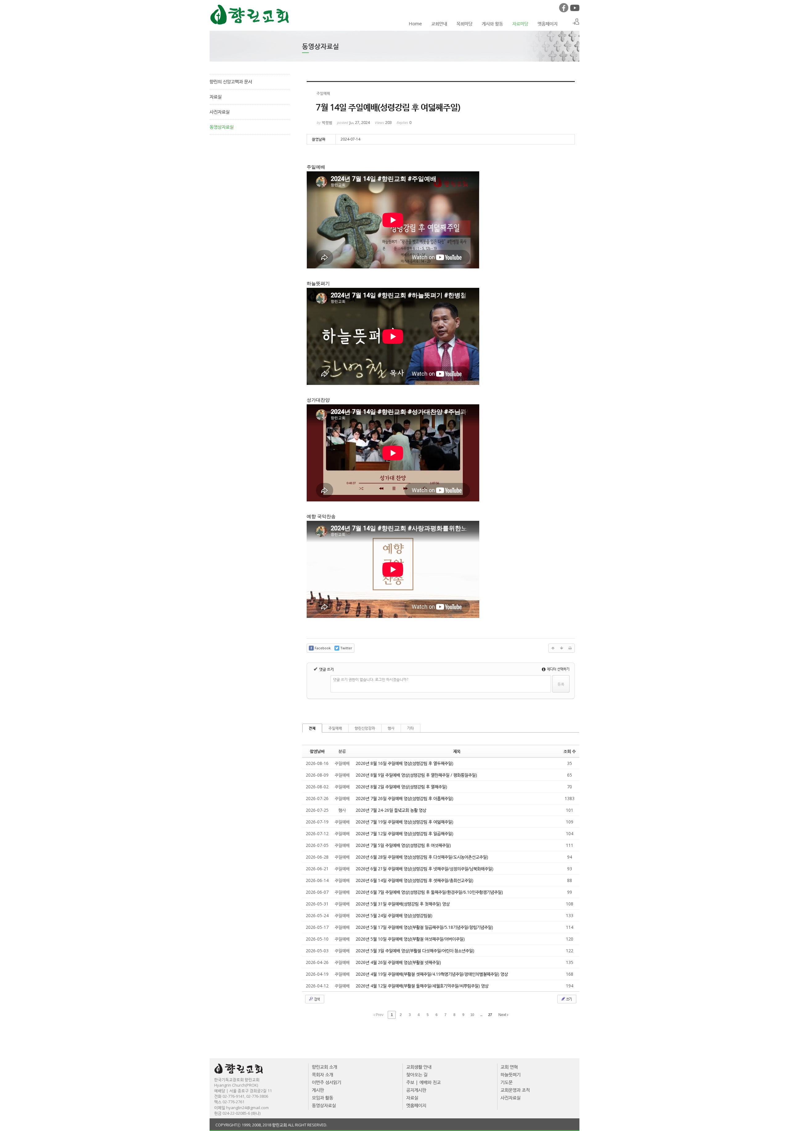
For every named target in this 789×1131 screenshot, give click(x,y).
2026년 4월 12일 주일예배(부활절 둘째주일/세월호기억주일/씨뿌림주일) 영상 (422, 986)
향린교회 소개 (324, 1067)
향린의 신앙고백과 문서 (231, 81)
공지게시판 (416, 1090)
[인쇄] (570, 648)
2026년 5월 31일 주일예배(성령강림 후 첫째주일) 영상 (403, 904)
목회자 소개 (322, 1074)
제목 (456, 751)
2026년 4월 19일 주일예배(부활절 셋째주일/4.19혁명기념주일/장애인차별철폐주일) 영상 (432, 974)
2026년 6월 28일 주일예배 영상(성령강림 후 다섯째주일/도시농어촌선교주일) (422, 857)
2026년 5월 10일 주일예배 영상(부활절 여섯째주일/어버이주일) (410, 939)
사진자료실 (220, 111)
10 (472, 1015)
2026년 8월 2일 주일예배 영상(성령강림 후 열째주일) (401, 787)
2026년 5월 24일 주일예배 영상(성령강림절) (394, 915)
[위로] (553, 648)
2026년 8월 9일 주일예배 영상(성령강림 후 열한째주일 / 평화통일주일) (416, 775)
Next (502, 1015)
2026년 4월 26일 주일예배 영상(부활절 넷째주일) (398, 962)
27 (490, 1015)
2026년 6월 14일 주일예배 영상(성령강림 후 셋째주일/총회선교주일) (414, 880)
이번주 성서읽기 (326, 1082)
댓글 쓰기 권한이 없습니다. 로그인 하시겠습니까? (370, 679)
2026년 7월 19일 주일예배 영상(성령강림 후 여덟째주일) (404, 822)
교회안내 (439, 23)
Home (415, 23)
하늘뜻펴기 (511, 1074)
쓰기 (569, 999)
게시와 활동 (492, 23)
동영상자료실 (222, 127)
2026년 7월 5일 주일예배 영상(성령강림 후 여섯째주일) (403, 845)
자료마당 (520, 23)
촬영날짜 (317, 751)
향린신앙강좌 (365, 728)
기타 (410, 728)
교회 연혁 (509, 1067)
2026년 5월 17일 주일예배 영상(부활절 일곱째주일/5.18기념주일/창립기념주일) (424, 927)
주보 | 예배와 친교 (423, 1082)
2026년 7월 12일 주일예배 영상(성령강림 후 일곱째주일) (404, 833)
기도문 (507, 1082)
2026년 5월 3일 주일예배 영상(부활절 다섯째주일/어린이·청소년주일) (415, 950)
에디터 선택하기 (558, 669)
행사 (391, 728)
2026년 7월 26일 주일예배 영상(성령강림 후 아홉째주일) (404, 798)
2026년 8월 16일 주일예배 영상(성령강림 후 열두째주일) (404, 763)
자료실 (216, 96)
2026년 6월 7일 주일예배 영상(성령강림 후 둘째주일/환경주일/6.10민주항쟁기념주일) (429, 892)
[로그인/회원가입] (576, 21)
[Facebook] (563, 11)
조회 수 (569, 751)
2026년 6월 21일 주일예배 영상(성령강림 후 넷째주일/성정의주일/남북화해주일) (424, 869)
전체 (312, 728)
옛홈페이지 (548, 23)
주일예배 (335, 728)
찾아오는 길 (416, 1074)
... (481, 1015)
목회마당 (464, 23)
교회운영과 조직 (515, 1090)
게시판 (318, 1090)
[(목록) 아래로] (561, 648)
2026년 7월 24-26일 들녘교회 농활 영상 (391, 810)
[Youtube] (574, 11)
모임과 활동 (322, 1097)
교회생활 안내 (418, 1067)
